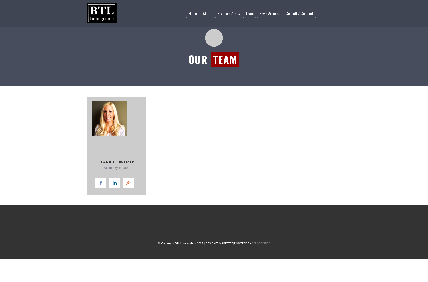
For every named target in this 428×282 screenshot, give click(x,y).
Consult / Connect (299, 13)
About (207, 13)
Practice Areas (229, 13)
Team (250, 13)
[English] (319, 13)
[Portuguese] (329, 13)
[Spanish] (335, 13)
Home (193, 13)
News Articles (269, 13)
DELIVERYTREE (261, 243)
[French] (324, 13)
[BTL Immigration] (102, 13)
